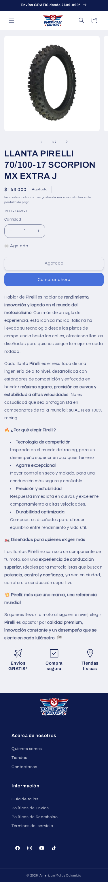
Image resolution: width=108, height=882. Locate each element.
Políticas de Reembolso (35, 817)
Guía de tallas (25, 799)
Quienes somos (27, 749)
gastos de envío (54, 197)
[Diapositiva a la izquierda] (41, 141)
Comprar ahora (54, 280)
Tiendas (19, 758)
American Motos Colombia (60, 875)
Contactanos (24, 767)
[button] (11, 20)
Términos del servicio (32, 826)
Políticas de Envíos (30, 808)
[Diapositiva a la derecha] (66, 141)
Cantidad (12, 219)
